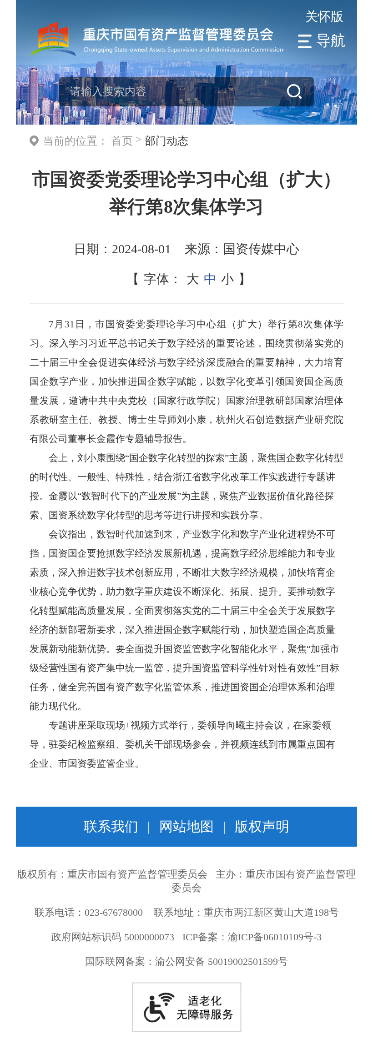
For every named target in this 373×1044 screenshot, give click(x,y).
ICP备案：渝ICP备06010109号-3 (252, 937)
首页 (122, 141)
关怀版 (324, 17)
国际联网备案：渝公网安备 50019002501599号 (186, 961)
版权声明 (262, 826)
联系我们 (111, 826)
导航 (330, 40)
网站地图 (186, 826)
